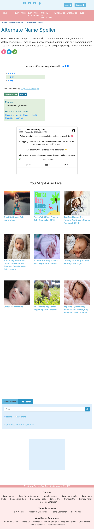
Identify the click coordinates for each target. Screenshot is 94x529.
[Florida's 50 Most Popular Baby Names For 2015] (47, 203)
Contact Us (69, 499)
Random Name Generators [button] (46, 15)
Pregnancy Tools (38, 499)
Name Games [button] (59, 13)
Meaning (21, 416)
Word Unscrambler (31, 521)
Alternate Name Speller (34, 23)
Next (22, 94)
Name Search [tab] (10, 401)
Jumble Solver (50, 521)
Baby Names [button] (20, 13)
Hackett (8, 115)
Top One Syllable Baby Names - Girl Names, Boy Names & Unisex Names (76, 309)
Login (67, 5)
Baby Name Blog (18, 499)
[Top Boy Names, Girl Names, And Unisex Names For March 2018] (77, 203)
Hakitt (11, 76)
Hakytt (11, 80)
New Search (10, 94)
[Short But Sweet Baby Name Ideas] (17, 203)
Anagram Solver (68, 521)
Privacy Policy (85, 499)
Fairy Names (18, 512)
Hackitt (65, 66)
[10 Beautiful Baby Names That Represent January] (47, 246)
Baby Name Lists (69, 496)
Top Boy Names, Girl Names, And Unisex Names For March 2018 (77, 220)
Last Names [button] (72, 13)
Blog (82, 13)
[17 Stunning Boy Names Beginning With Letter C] (47, 292)
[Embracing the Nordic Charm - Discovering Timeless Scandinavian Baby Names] (17, 246)
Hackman (18, 118)
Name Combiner (59, 512)
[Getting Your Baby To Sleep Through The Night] (77, 246)
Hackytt (12, 73)
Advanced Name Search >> (19, 424)
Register (79, 5)
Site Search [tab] (25, 401)
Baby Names (8, 496)
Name (9, 416)
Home (8, 13)
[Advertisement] (47, 358)
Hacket (8, 118)
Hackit (18, 115)
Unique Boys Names (13, 306)
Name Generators (16, 23)
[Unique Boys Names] (17, 292)
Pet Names (76, 512)
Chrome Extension (48, 502)
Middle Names (50, 496)
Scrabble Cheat (11, 521)
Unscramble (84, 521)
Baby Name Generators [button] (33, 14)
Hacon (26, 115)
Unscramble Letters (56, 524)
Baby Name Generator (29, 496)
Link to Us (55, 499)
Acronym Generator (38, 512)
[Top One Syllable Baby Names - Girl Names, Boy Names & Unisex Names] (77, 292)
